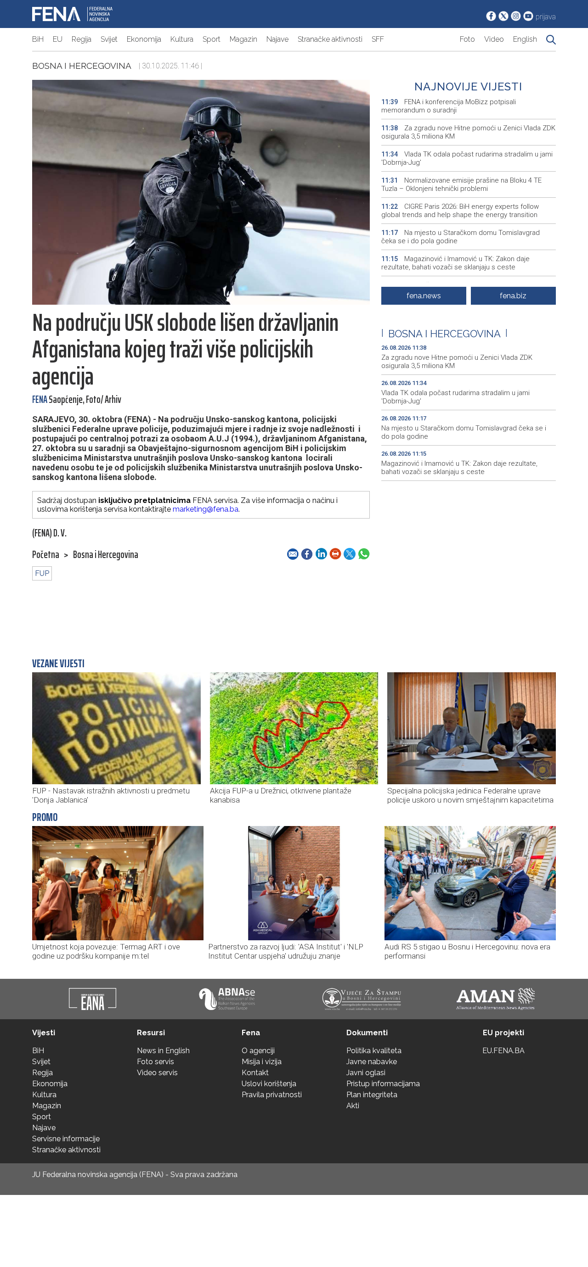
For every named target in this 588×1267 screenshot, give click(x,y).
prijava (546, 16)
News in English (163, 1050)
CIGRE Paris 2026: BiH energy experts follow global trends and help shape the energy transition (460, 210)
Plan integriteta (371, 1094)
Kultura (181, 39)
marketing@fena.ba (205, 509)
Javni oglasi (365, 1072)
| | (444, 334)
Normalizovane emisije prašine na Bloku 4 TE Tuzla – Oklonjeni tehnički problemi (461, 184)
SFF (378, 39)
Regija (81, 39)
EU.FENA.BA (503, 1050)
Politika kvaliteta (373, 1050)
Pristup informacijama (383, 1083)
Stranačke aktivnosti (330, 39)
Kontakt (255, 1072)
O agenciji (258, 1050)
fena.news (424, 295)
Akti (352, 1105)
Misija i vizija (262, 1061)
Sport (211, 39)
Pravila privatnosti (272, 1094)
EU (57, 39)
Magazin (243, 39)
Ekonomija (144, 39)
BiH (38, 39)
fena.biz (513, 295)
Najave (277, 39)
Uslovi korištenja (269, 1083)
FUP (42, 573)
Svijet (109, 39)
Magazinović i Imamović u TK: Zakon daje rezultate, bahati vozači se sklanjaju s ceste (455, 263)
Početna (45, 554)
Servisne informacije (66, 1138)
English (525, 39)
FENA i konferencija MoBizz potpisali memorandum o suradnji (448, 106)
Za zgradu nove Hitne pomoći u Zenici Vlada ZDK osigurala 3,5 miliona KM (468, 132)
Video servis (157, 1072)
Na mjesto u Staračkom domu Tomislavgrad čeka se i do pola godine (460, 237)
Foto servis (155, 1061)
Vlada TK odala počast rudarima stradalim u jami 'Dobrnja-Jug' (467, 158)
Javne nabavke (371, 1061)
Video (494, 39)
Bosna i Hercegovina (81, 66)
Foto (467, 39)
